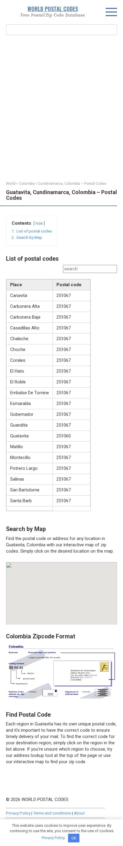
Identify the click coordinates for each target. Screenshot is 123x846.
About (79, 813)
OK (73, 838)
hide (39, 223)
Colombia (27, 184)
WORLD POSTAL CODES (52, 9)
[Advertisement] (61, 107)
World (11, 184)
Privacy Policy (18, 813)
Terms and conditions (52, 813)
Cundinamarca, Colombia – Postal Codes (72, 184)
